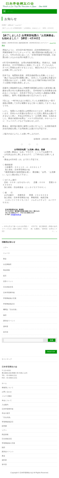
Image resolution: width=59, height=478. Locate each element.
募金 (3, 45)
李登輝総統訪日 (9, 304)
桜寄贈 (4, 426)
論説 (4, 315)
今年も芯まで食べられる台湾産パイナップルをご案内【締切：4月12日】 (15, 228)
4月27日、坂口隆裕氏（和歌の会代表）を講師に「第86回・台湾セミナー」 (44, 228)
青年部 (5, 332)
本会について (7, 400)
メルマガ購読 (7, 396)
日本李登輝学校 (9, 293)
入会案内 (5, 405)
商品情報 (6, 270)
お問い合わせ (7, 392)
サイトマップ (7, 359)
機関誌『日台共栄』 (10, 309)
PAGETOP (51, 351)
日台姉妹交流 (8, 287)
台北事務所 (7, 264)
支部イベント (8, 281)
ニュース (53, 43)
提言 (4, 276)
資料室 (5, 326)
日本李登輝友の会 (26, 473)
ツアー (5, 248)
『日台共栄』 (7, 417)
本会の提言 (6, 413)
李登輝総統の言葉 (9, 298)
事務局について (7, 388)
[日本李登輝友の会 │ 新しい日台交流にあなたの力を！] (24, 4)
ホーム (4, 383)
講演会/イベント (9, 321)
